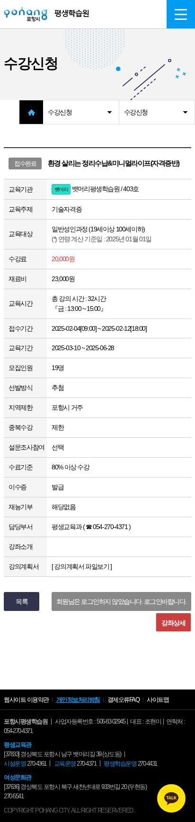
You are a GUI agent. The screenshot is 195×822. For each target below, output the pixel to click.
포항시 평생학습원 (46, 14)
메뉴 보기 (181, 14)
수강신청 (59, 112)
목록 (21, 601)
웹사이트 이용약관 (26, 699)
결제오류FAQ (123, 699)
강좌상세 (173, 623)
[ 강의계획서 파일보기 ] (81, 566)
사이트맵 (157, 699)
